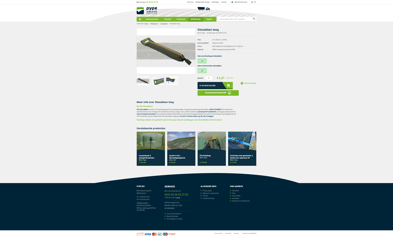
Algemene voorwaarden (211, 193)
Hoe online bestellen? (174, 214)
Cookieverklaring (208, 198)
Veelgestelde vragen (202, 2)
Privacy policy (207, 191)
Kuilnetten (235, 191)
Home (140, 19)
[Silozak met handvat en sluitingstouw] (166, 51)
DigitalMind (253, 233)
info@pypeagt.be (142, 203)
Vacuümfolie (236, 196)
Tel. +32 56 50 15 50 (143, 197)
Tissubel (167, 19)
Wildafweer (196, 19)
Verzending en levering (174, 219)
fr (255, 2)
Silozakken (235, 198)
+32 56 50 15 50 (151, 2)
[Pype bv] (161, 10)
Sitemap (236, 233)
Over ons (190, 2)
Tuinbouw (181, 19)
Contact (224, 2)
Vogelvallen (164, 24)
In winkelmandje (207, 86)
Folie (233, 193)
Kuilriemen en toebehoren (241, 201)
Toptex (209, 19)
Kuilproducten (152, 19)
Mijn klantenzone (240, 2)
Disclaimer (228, 233)
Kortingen (215, 2)
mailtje (178, 197)
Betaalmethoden (172, 216)
